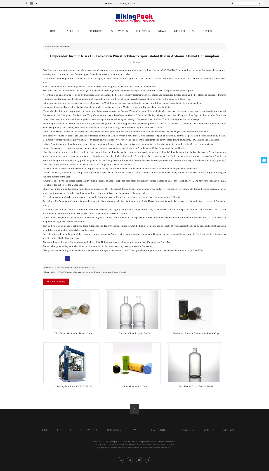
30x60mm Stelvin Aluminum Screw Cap (196, 333)
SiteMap (229, 429)
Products (95, 31)
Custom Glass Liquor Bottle (134, 333)
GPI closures (184, 31)
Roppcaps (143, 31)
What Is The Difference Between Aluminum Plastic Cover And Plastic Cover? (88, 272)
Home (54, 31)
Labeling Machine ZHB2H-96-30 (73, 386)
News (162, 31)
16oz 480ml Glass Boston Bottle (195, 386)
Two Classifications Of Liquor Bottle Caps (75, 267)
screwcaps (119, 31)
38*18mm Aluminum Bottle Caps (73, 333)
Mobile (208, 429)
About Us (73, 31)
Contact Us (210, 31)
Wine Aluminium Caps (134, 386)
